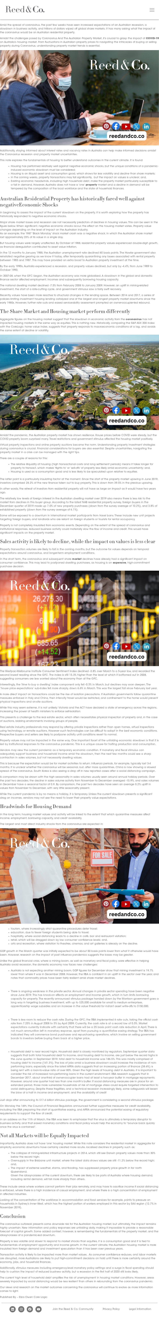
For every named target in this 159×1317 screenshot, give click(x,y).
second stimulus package (137, 1100)
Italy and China (38, 698)
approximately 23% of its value (24, 237)
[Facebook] (30, 1309)
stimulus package (82, 999)
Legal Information (140, 1309)
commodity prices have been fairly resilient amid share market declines (70, 978)
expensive (119, 563)
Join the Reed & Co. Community (73, 1309)
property (91, 185)
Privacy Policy (111, 1309)
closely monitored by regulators (102, 1052)
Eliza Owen (26, 1297)
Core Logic (40, 1297)
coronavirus (134, 319)
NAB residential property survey (101, 502)
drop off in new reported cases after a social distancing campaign (112, 771)
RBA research (119, 1074)
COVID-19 (152, 38)
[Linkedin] (12, 1309)
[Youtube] (38, 1309)
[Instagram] (21, 1309)
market (77, 559)
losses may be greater (119, 955)
